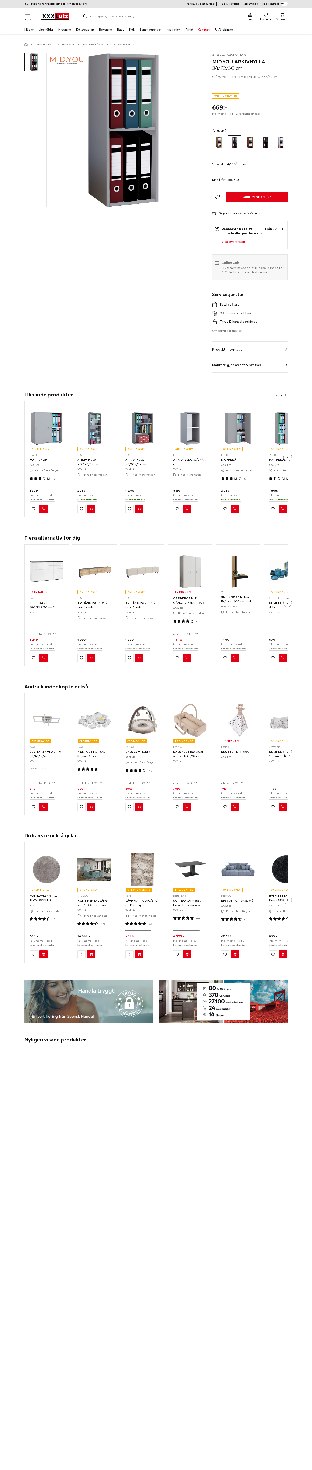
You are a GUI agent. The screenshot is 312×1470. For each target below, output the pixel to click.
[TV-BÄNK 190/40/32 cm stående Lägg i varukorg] (91, 658)
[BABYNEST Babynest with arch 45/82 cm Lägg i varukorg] (187, 807)
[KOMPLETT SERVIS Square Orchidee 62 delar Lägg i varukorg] (283, 807)
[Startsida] (26, 44)
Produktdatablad (38, 768)
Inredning (64, 29)
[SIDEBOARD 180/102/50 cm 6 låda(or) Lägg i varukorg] (43, 658)
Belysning (105, 29)
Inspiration (173, 29)
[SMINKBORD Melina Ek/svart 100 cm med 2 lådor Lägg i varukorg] (235, 658)
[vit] (281, 142)
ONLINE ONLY (223, 96)
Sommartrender (150, 29)
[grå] (234, 142)
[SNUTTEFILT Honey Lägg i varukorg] (235, 807)
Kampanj (204, 29)
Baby (120, 29)
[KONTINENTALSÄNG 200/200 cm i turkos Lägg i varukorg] (91, 955)
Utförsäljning (224, 29)
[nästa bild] (287, 457)
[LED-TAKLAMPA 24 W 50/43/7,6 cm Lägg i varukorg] (43, 807)
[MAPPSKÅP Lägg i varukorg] (43, 509)
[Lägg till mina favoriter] (217, 197)
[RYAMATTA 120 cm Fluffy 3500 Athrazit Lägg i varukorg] (283, 955)
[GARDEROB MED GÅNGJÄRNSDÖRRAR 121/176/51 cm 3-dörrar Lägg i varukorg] (187, 658)
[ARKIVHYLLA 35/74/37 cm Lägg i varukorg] (187, 509)
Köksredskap (85, 29)
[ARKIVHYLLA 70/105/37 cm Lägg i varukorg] (139, 509)
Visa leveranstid (233, 242)
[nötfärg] (250, 142)
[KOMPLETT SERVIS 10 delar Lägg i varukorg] (283, 658)
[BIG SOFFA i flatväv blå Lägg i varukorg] (235, 955)
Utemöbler (46, 29)
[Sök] (85, 16)
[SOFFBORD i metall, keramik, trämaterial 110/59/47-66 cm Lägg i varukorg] (187, 955)
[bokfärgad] (219, 142)
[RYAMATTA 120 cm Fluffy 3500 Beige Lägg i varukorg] (43, 955)
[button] (33, 62)
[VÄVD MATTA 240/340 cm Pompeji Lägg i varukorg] (139, 955)
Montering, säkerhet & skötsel (236, 365)
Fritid (189, 29)
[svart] (265, 142)
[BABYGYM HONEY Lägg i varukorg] (139, 807)
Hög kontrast (270, 3)
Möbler (29, 29)
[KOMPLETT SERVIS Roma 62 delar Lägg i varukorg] (91, 807)
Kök (132, 29)
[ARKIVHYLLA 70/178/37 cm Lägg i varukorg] (91, 509)
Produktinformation (228, 349)
